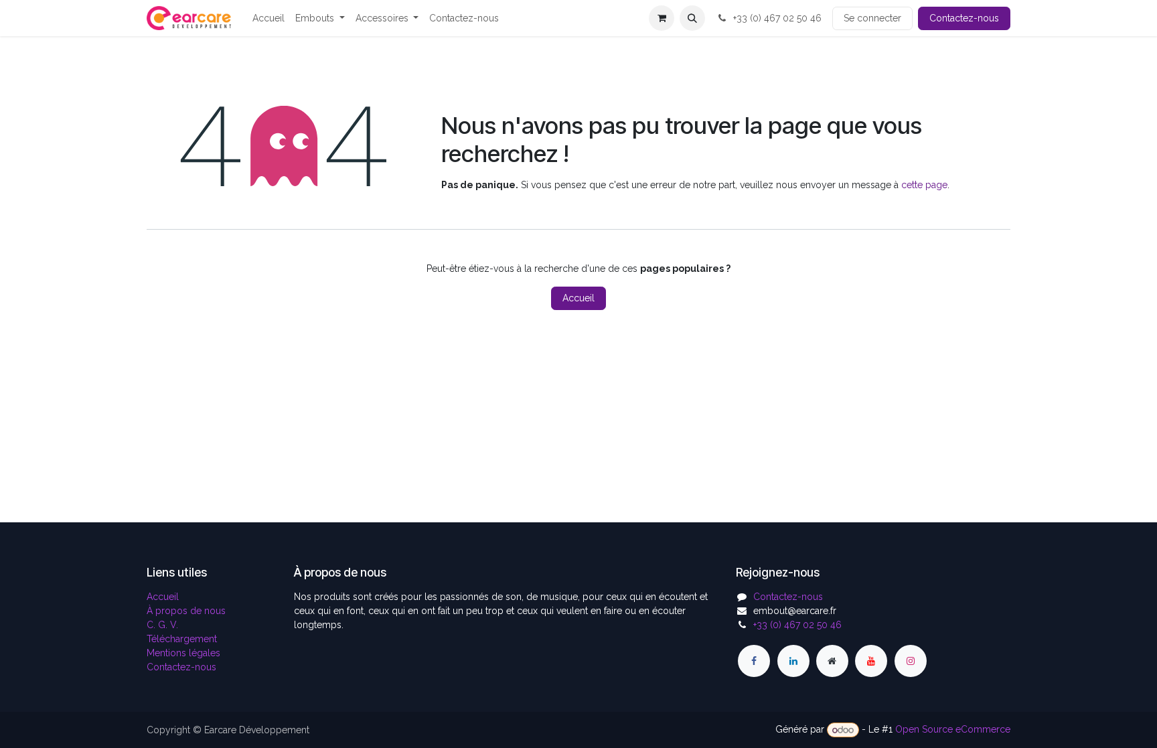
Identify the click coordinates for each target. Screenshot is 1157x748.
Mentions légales (183, 653)
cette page (924, 184)
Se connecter (872, 18)
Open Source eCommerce (952, 730)
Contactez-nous (964, 18)
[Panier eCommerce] (661, 18)
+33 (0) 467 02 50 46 (776, 18)
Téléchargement (182, 638)
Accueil (578, 298)
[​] (754, 661)
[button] (692, 18)
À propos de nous (186, 610)
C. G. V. (162, 624)
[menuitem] (268, 18)
